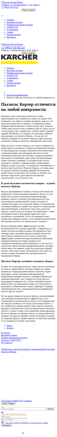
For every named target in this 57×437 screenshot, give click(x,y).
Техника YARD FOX (11, 340)
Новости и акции (15, 369)
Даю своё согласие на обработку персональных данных (26, 423)
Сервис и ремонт (15, 367)
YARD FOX (12, 27)
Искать (51, 409)
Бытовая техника (15, 22)
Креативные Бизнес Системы (11, 434)
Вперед (10, 328)
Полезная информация (17, 95)
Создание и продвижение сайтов (45, 434)
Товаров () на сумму (14, 12)
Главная (10, 20)
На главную (6, 342)
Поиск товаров (28, 10)
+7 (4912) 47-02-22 (9, 7)
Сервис (10, 32)
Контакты (11, 37)
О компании (12, 30)
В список (5, 333)
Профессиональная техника (20, 25)
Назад (9, 325)
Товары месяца (14, 34)
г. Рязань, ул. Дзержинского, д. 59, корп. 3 (20, 5)
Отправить (6, 425)
